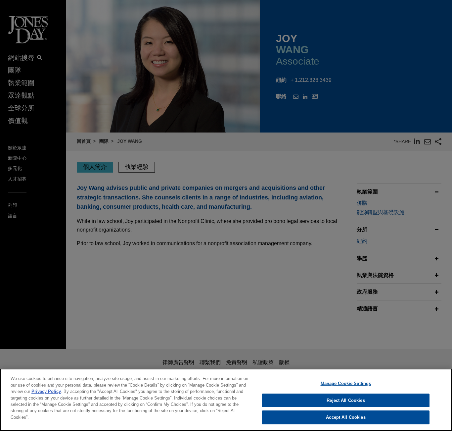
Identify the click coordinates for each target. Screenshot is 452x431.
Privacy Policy (46, 391)
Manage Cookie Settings (346, 383)
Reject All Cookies (346, 400)
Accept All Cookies (345, 417)
